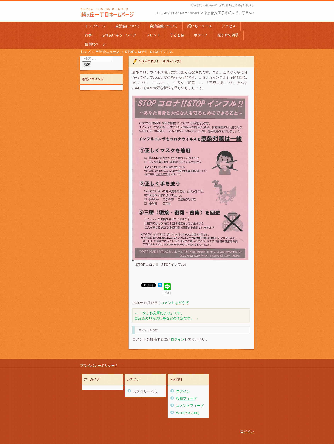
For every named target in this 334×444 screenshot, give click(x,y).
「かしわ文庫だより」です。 (159, 313)
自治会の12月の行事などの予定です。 (167, 318)
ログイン (178, 339)
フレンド (153, 35)
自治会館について (164, 26)
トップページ (95, 26)
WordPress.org (187, 413)
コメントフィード (190, 406)
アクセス (229, 26)
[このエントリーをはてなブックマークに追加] (160, 286)
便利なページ (95, 44)
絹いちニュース (199, 26)
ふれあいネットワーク (119, 35)
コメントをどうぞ (175, 303)
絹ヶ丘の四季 (228, 35)
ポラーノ (201, 35)
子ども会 (177, 35)
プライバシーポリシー (97, 365)
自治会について (128, 26)
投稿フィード (186, 398)
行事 (88, 35)
